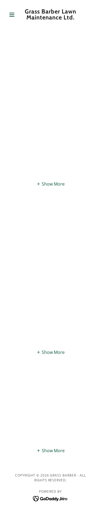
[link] (50, 14)
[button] (13, 14)
